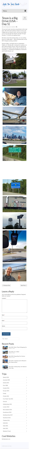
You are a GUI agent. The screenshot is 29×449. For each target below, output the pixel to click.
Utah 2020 (5, 425)
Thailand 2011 (6, 420)
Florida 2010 (6, 396)
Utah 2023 (5, 428)
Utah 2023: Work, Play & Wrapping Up (18, 347)
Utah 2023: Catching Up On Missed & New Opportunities (17, 361)
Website (3, 326)
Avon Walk (5, 385)
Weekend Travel (7, 431)
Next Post (23, 285)
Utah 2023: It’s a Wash (14, 351)
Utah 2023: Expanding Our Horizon (17, 356)
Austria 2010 (6, 382)
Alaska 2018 (6, 377)
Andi (5, 26)
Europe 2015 (6, 390)
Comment (4, 298)
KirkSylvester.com (6, 439)
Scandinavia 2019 (7, 412)
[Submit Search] (3, 338)
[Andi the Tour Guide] (14, 4)
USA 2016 (13, 26)
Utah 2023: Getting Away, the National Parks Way (17, 367)
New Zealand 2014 (7, 409)
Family (4, 393)
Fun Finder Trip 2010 (8, 398)
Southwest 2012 (7, 417)
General (5, 401)
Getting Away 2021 (7, 404)
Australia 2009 (6, 380)
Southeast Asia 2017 (8, 415)
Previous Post (7, 285)
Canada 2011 (6, 388)
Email (3, 320)
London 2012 (6, 407)
